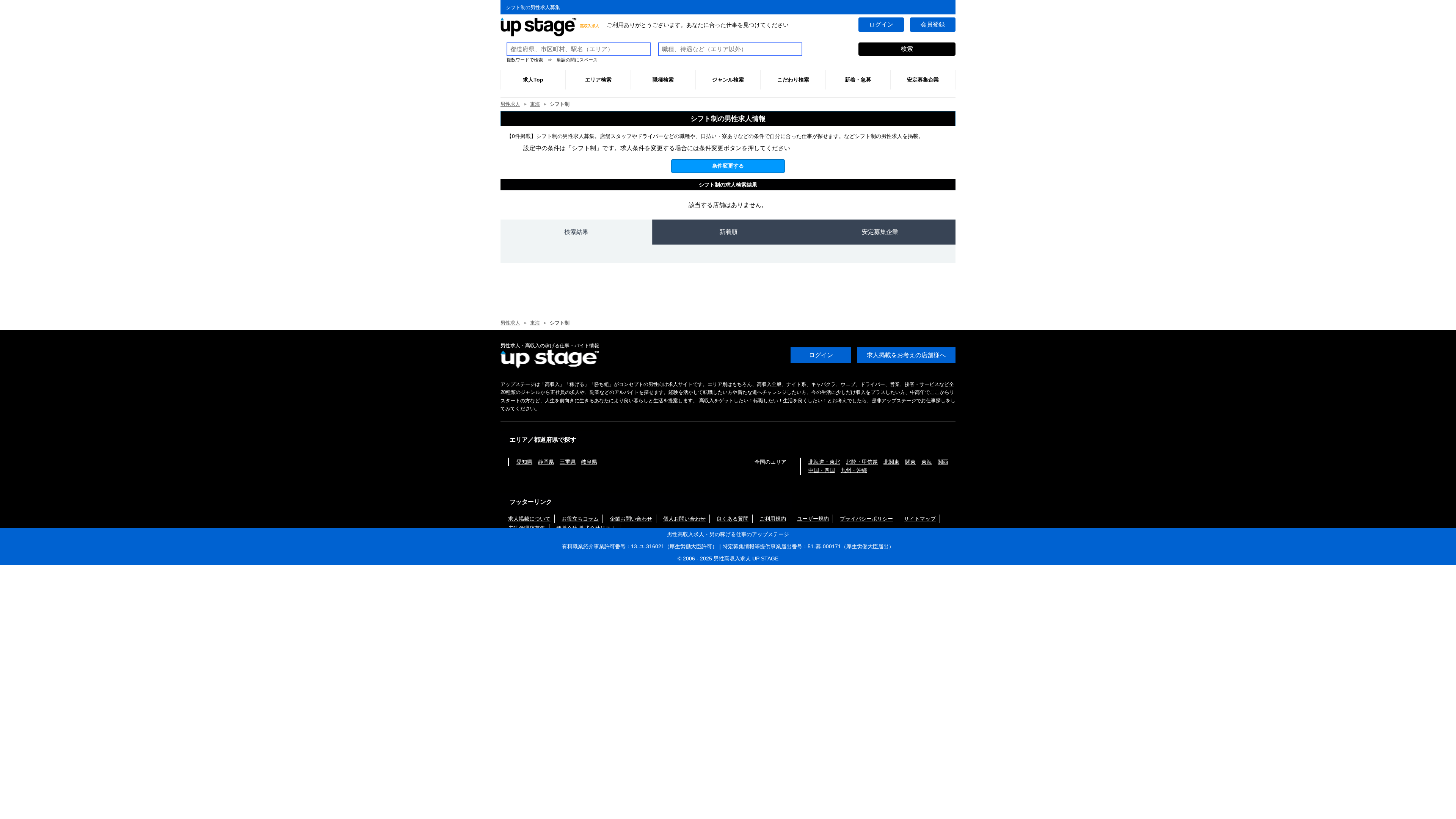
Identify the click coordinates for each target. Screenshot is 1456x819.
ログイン (881, 24)
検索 (907, 49)
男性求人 (510, 104)
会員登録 (933, 24)
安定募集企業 (880, 232)
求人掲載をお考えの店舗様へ (906, 355)
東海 (535, 104)
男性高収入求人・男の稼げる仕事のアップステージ (728, 534)
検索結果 (576, 232)
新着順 (728, 232)
